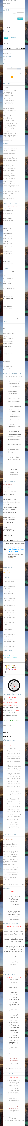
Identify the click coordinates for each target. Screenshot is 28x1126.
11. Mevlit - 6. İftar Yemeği (9, 600)
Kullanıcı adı (13, 13)
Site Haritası (6, 59)
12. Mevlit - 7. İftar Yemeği (9, 588)
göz (10, 409)
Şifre (15, 15)
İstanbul (4, 238)
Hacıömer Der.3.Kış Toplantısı (9, 603)
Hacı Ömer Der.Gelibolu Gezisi (9, 631)
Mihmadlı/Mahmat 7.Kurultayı (9, 622)
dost (18, 414)
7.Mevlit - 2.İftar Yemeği (8, 629)
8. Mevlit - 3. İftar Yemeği (8, 624)
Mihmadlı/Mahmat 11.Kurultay (9, 595)
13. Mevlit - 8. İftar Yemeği (9, 581)
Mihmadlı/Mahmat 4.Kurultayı (9, 644)
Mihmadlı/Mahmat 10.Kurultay (9, 605)
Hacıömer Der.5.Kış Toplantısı (9, 583)
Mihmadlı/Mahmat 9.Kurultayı (9, 612)
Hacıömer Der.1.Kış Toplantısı (9, 639)
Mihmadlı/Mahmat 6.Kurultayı (9, 627)
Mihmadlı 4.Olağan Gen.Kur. (9, 591)
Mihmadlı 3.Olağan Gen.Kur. (9, 615)
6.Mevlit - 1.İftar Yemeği (8, 636)
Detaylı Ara (13, 37)
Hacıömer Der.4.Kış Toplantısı (9, 593)
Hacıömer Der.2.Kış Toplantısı (9, 634)
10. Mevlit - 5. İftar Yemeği (9, 610)
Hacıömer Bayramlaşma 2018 (9, 586)
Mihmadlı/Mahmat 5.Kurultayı (9, 641)
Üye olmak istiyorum (20, 22)
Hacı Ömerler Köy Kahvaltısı (9, 607)
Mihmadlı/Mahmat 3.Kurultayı (9, 646)
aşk (6, 291)
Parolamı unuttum (21, 21)
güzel (11, 422)
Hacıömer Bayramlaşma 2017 (9, 598)
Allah (4, 494)
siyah (12, 712)
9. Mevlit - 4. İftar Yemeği (8, 619)
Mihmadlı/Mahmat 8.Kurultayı (9, 617)
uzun (14, 979)
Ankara (12, 263)
